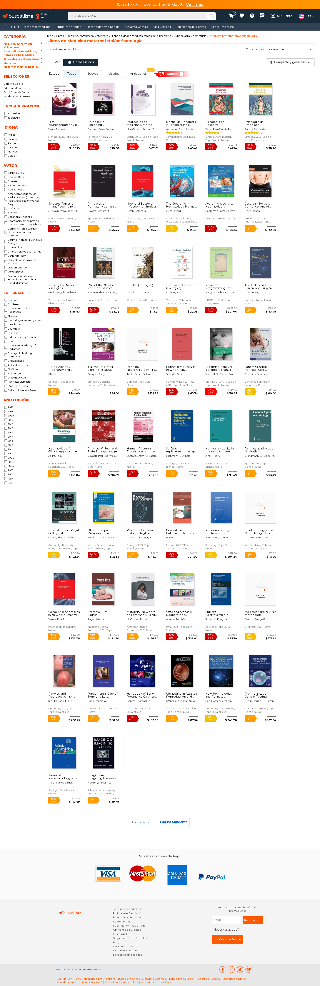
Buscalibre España (208, 978)
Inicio (49, 36)
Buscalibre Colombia (154, 978)
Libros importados (68, 27)
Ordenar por (255, 49)
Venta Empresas (222, 27)
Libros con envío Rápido (103, 27)
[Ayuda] (252, 16)
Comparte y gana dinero (292, 62)
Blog (116, 942)
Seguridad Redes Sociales (130, 938)
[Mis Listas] (242, 16)
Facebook (222, 969)
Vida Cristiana (162, 27)
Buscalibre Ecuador (181, 978)
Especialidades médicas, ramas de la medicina (141, 36)
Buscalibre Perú (92, 982)
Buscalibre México (68, 982)
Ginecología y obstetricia (190, 36)
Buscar (212, 16)
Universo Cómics (136, 27)
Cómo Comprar (123, 921)
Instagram (231, 969)
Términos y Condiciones (128, 909)
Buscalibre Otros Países (156, 982)
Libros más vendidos (36, 27)
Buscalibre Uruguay (234, 978)
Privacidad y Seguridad (128, 917)
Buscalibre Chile (128, 978)
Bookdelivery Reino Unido (72, 978)
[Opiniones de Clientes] (262, 16)
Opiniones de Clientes (127, 929)
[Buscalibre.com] (17, 16)
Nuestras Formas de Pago (129, 925)
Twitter (240, 969)
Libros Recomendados (127, 954)
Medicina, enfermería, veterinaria (87, 36)
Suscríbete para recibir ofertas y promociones (237, 909)
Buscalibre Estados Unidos (121, 982)
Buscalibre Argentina (102, 978)
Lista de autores (123, 946)
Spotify (248, 969)
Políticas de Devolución (128, 913)
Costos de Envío (123, 934)
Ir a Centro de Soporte (227, 939)
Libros (60, 36)
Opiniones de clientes (191, 27)
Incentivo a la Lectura (126, 950)
